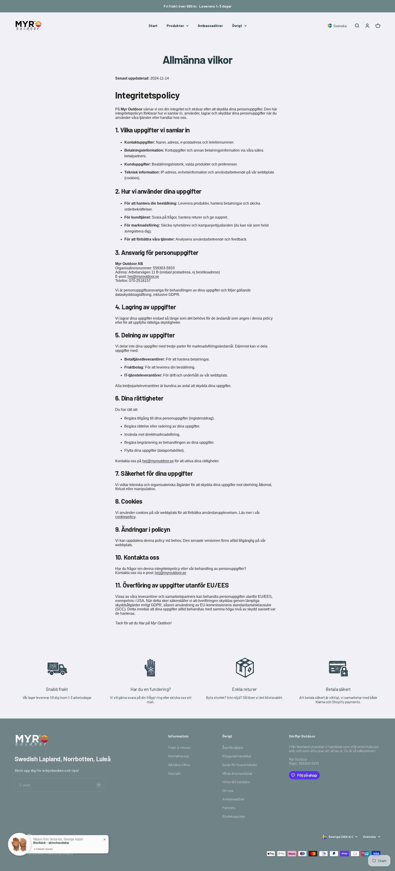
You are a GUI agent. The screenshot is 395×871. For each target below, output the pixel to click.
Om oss (228, 790)
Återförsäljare (232, 747)
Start (153, 25)
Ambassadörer (210, 25)
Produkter (175, 25)
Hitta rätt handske (236, 782)
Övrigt (237, 25)
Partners (228, 807)
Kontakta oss (178, 756)
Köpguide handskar (236, 756)
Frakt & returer (179, 747)
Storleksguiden (233, 816)
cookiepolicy (125, 517)
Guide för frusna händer (239, 764)
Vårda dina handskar (237, 773)
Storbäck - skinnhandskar (51, 842)
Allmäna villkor (179, 764)
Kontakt (174, 773)
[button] (338, 26)
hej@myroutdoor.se (143, 276)
